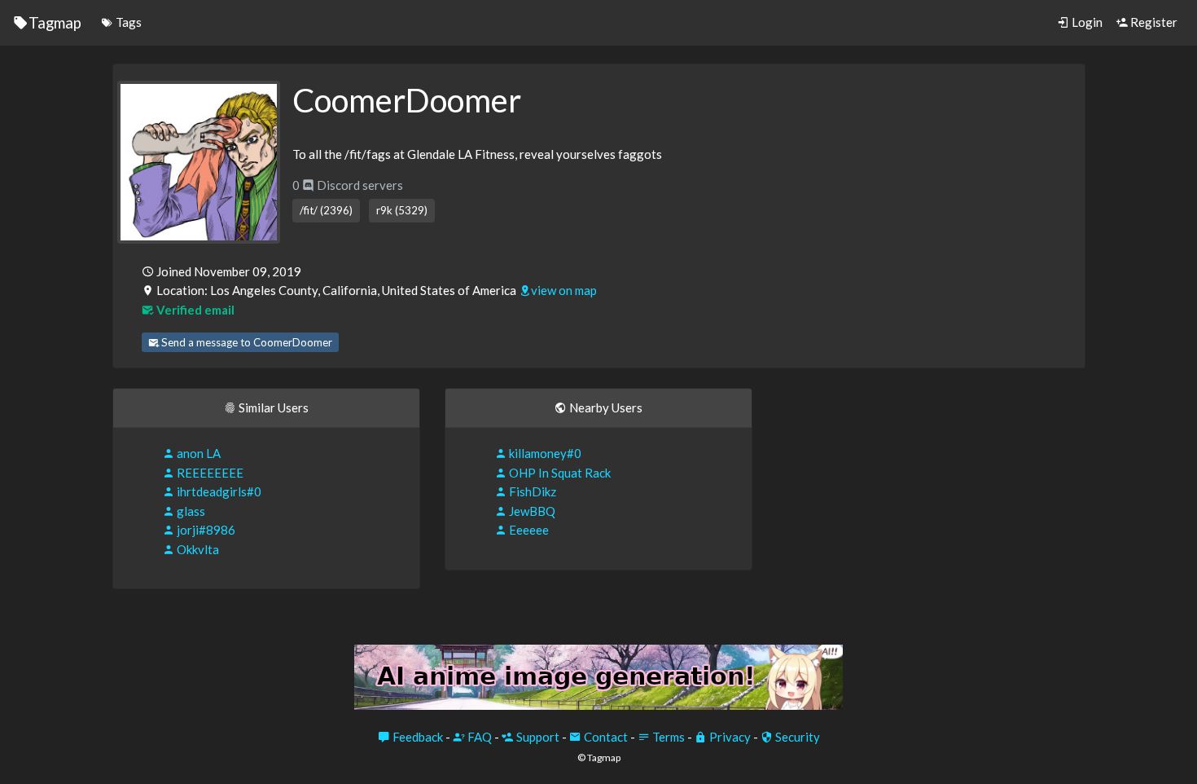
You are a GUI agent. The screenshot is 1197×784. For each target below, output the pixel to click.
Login (1086, 22)
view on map (564, 290)
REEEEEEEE (208, 472)
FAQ (478, 736)
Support (536, 736)
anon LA (197, 453)
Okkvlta (196, 549)
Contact (604, 736)
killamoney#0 (543, 453)
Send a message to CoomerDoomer (245, 342)
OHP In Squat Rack (558, 472)
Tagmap (54, 22)
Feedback (416, 736)
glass (189, 511)
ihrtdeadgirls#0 (217, 491)
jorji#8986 (204, 529)
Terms (667, 736)
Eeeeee (527, 529)
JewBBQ (530, 511)
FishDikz (531, 491)
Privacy (729, 736)
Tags (127, 22)
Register (1152, 22)
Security (796, 736)
